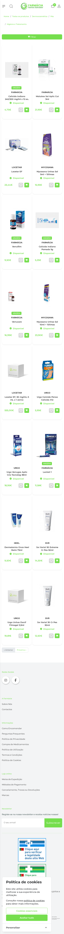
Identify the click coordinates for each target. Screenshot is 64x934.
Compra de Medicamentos (15, 744)
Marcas (5, 795)
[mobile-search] (11, 6)
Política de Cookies (11, 760)
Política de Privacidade (13, 739)
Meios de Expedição (12, 779)
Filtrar (33, 37)
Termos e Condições (12, 755)
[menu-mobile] (4, 6)
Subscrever (53, 822)
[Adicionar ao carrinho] (26, 110)
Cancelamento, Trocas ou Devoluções (21, 790)
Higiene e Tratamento (17, 24)
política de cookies (34, 900)
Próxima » (21, 650)
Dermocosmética (39, 16)
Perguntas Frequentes (13, 734)
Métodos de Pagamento (14, 784)
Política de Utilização (12, 749)
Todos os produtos (20, 16)
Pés (52, 16)
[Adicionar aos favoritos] (20, 110)
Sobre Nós (7, 704)
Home (6, 16)
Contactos (7, 709)
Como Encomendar (12, 728)
